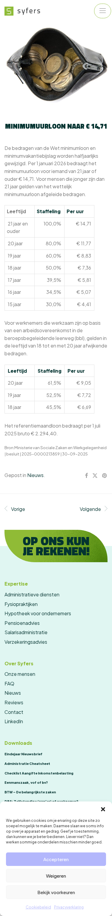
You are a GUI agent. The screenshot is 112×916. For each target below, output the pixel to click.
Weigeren (56, 876)
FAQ (9, 683)
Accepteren (56, 859)
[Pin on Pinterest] (105, 476)
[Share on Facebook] (86, 476)
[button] (103, 809)
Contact (13, 712)
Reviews (13, 702)
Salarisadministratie (25, 632)
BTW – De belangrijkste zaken (30, 792)
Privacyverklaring (69, 907)
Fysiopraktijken (21, 604)
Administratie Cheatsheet (27, 763)
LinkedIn (13, 721)
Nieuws (35, 475)
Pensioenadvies (22, 623)
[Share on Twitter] (95, 476)
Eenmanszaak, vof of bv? (26, 782)
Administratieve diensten (31, 594)
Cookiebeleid (38, 907)
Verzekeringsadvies (25, 642)
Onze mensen (19, 674)
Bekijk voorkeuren (56, 892)
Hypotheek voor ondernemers (37, 613)
